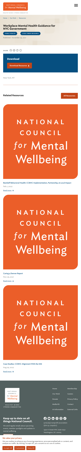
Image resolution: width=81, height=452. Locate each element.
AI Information (57, 410)
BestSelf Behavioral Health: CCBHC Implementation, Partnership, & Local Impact (37, 184)
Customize (19, 448)
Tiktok (64, 418)
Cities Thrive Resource (30, 33)
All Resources (69, 96)
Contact (70, 404)
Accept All (8, 448)
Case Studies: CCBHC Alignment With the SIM (22, 366)
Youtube (49, 418)
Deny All (30, 448)
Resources (22, 18)
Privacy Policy (72, 399)
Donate (55, 399)
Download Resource (18, 66)
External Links (72, 410)
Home (5, 18)
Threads (60, 418)
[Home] (15, 7)
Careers (70, 394)
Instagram (57, 418)
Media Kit (55, 404)
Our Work (13, 18)
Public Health (10, 33)
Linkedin (53, 418)
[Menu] (76, 5)
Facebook (45, 418)
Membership (72, 389)
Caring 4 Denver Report (13, 275)
